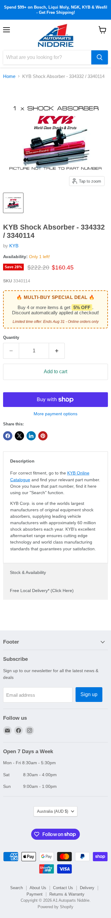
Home (9, 76)
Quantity (11, 337)
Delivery (87, 887)
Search (16, 887)
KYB (13, 245)
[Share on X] (19, 435)
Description (22, 461)
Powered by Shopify (55, 906)
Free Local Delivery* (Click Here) (42, 590)
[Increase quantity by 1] (57, 351)
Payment (35, 894)
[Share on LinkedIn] (31, 435)
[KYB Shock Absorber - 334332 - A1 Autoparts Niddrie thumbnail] (13, 203)
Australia (52, 811)
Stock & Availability (28, 572)
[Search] (99, 57)
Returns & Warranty (66, 894)
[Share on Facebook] (7, 435)
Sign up (88, 694)
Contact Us (63, 887)
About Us (38, 887)
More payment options (55, 413)
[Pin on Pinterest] (42, 435)
